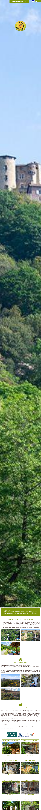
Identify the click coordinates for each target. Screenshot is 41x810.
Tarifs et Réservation (19, 1)
